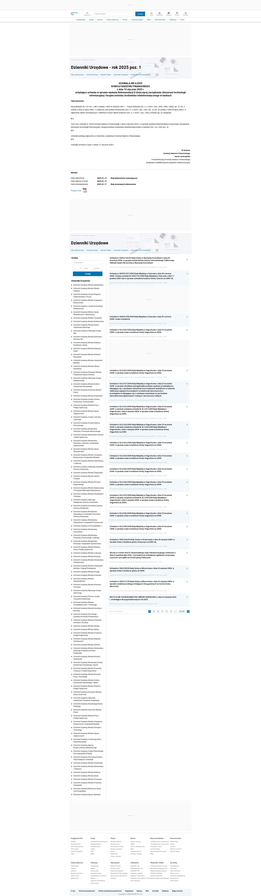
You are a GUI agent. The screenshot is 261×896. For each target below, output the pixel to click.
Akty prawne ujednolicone (119, 876)
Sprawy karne (115, 844)
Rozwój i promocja (77, 873)
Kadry (91, 20)
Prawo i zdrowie (116, 856)
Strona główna (75, 60)
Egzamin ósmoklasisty (98, 880)
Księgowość (80, 20)
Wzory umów (174, 873)
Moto (149, 20)
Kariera (139, 891)
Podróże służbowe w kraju (158, 866)
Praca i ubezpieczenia (137, 846)
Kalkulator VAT (135, 871)
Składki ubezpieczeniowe (158, 871)
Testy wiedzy (95, 883)
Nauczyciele (94, 871)
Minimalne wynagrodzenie (158, 868)
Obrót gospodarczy (77, 846)
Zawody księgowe (76, 851)
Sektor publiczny (113, 20)
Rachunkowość (76, 844)
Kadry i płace (75, 876)
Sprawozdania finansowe (158, 851)
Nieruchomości (160, 20)
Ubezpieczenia (95, 846)
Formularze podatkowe (177, 876)
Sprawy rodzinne (116, 841)
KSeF (182, 20)
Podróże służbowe (156, 873)
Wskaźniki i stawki (157, 863)
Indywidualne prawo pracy (99, 841)
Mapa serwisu (177, 891)
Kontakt (155, 891)
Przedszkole (95, 866)
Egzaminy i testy (96, 873)
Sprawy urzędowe (116, 849)
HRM (92, 854)
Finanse (172, 846)
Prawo (125, 20)
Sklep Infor (114, 854)
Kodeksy (113, 878)
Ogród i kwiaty (174, 851)
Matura (93, 878)
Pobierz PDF (76, 191)
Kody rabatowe (175, 871)
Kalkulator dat (134, 866)
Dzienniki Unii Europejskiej (141, 75)
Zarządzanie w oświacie (98, 876)
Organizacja (75, 866)
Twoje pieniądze (137, 20)
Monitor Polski (106, 75)
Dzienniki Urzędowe (88, 60)
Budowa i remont (175, 849)
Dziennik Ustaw (92, 75)
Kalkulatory (134, 863)
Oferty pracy (174, 880)
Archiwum (173, 868)
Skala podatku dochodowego (159, 878)
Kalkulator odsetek (136, 873)
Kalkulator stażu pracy (137, 876)
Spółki (132, 844)
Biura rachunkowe (157, 838)
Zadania (73, 871)
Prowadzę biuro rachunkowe (159, 844)
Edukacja (173, 20)
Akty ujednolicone (77, 75)
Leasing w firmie (135, 851)
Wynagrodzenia (96, 844)
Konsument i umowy (117, 846)
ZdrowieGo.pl (174, 866)
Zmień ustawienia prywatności (110, 891)
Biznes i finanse (135, 841)
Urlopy (93, 849)
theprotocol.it (174, 878)
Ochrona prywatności (87, 891)
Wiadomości (174, 841)
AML (151, 854)
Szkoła (93, 868)
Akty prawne (115, 863)
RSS (147, 891)
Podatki (73, 841)
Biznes (100, 20)
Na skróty (173, 863)
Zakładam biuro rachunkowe (159, 841)
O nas (73, 891)
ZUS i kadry (74, 849)
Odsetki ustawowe (156, 876)
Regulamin (129, 891)
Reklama (165, 891)
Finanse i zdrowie (136, 854)
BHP (92, 851)
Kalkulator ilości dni (136, 868)
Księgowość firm (77, 838)
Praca (112, 851)
